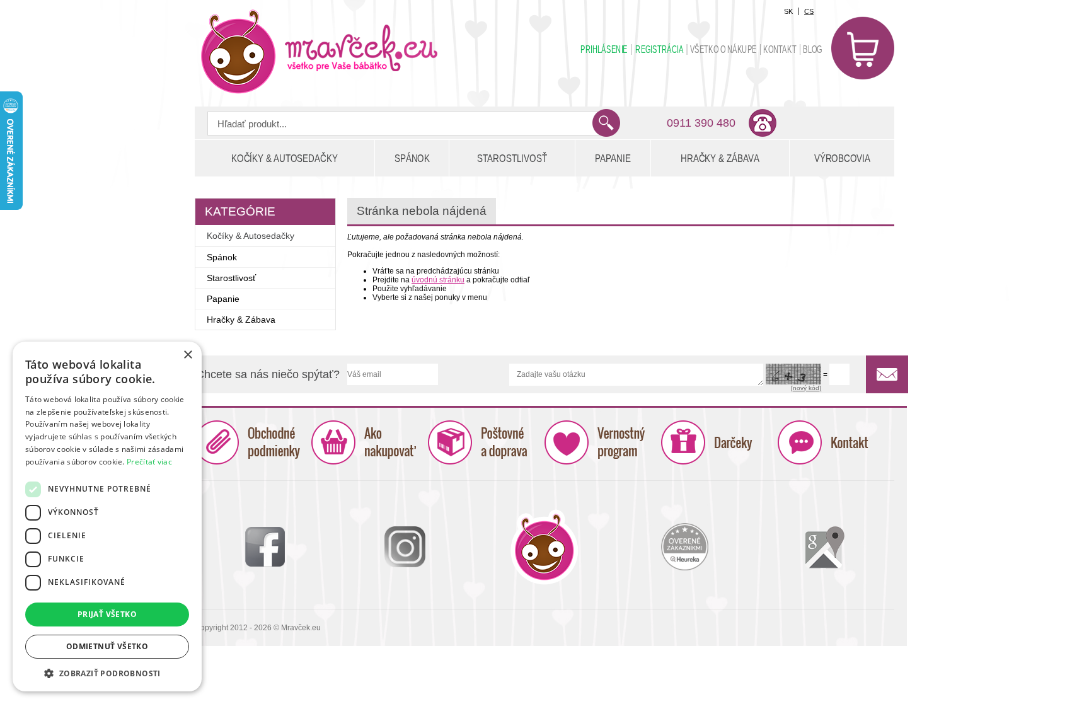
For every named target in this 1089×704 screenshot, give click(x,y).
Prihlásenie (604, 49)
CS (809, 11)
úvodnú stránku (438, 279)
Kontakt (779, 49)
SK (788, 11)
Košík (862, 47)
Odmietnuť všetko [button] (107, 646)
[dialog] (107, 516)
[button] (107, 673)
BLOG (812, 49)
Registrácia (659, 49)
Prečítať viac (149, 461)
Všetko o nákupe (723, 49)
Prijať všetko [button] (107, 614)
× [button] (187, 355)
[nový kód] (806, 387)
